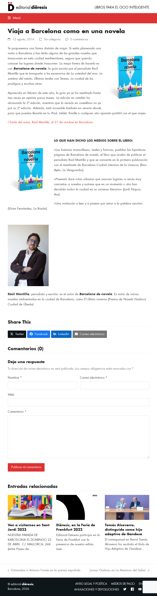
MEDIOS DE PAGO (123, 583)
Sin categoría (52, 39)
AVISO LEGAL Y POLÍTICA (91, 583)
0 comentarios (79, 39)
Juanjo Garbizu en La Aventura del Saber (118, 571)
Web (11, 394)
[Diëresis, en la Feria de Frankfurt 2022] (78, 507)
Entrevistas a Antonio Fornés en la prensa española (44, 571)
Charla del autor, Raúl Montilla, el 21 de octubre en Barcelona (50, 122)
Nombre (15, 377)
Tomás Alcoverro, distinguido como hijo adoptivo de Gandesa (123, 530)
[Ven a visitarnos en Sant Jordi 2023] (30, 507)
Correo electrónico (93, 377)
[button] (14, 18)
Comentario (17, 411)
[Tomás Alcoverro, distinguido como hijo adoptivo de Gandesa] (127, 507)
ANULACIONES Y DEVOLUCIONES (96, 589)
